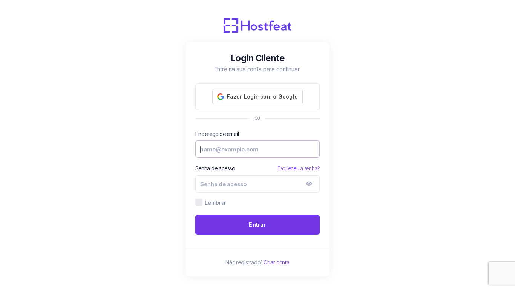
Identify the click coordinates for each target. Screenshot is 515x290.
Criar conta (277, 262)
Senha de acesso (215, 168)
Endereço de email (217, 134)
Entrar (257, 224)
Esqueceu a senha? (298, 168)
